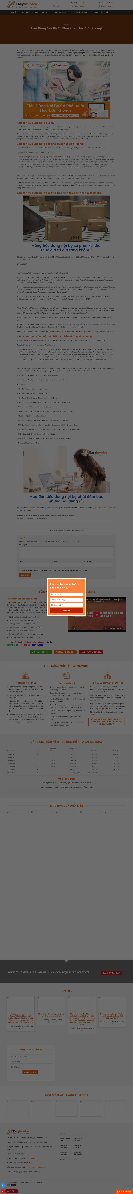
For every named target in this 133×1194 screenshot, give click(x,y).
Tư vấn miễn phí (125, 1192)
